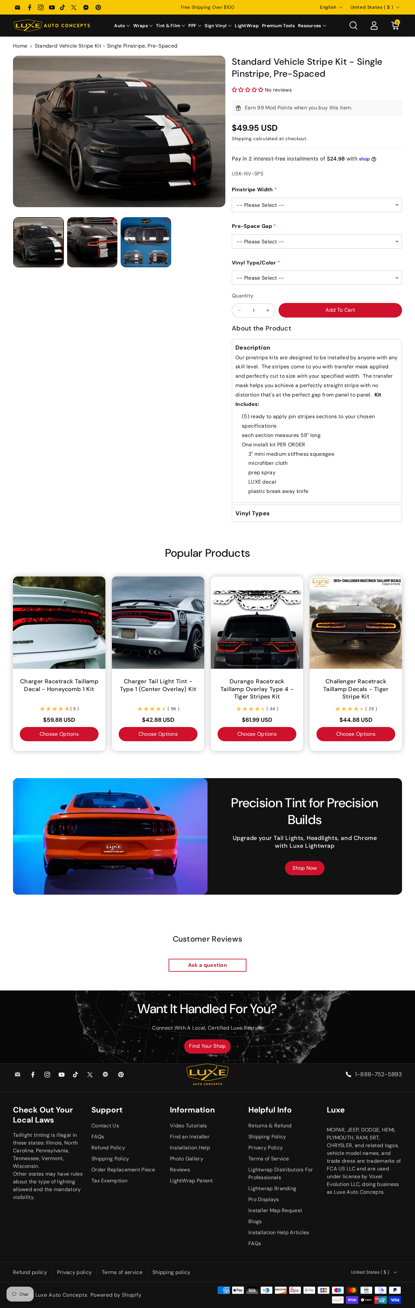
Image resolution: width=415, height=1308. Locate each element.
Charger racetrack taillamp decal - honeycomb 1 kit (59, 685)
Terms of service (122, 1272)
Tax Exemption (109, 1180)
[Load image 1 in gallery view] (38, 242)
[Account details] (374, 25)
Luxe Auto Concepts (61, 1294)
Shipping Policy (110, 1158)
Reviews (180, 1169)
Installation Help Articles (278, 1232)
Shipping (242, 138)
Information (192, 1110)
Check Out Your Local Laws (43, 1115)
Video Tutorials (188, 1125)
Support (107, 1110)
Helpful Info (270, 1110)
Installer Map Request (275, 1210)
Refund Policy (108, 1147)
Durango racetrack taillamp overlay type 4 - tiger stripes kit (256, 689)
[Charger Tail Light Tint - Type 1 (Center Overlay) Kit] (158, 622)
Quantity (242, 295)
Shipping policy (171, 1272)
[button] (122, 25)
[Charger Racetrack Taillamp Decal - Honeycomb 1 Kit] (59, 622)
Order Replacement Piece (123, 1169)
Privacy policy (74, 1272)
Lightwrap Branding (272, 1188)
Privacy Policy (265, 1147)
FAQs (97, 1136)
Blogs (255, 1221)
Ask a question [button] (207, 965)
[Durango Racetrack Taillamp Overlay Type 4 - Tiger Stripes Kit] (257, 622)
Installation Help (190, 1147)
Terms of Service (268, 1158)
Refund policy (30, 1272)
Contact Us (105, 1125)
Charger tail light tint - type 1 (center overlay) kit (158, 685)
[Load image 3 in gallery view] (146, 242)
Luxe (336, 1110)
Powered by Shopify (116, 1294)
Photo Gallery (186, 1158)
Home (20, 45)
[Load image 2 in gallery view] (92, 242)
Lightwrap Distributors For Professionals (280, 1173)
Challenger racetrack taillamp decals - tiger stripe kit (355, 689)
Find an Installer (189, 1136)
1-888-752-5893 (378, 1074)
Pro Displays (263, 1199)
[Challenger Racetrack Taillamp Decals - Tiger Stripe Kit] (356, 622)
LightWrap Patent (191, 1180)
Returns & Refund (270, 1125)
